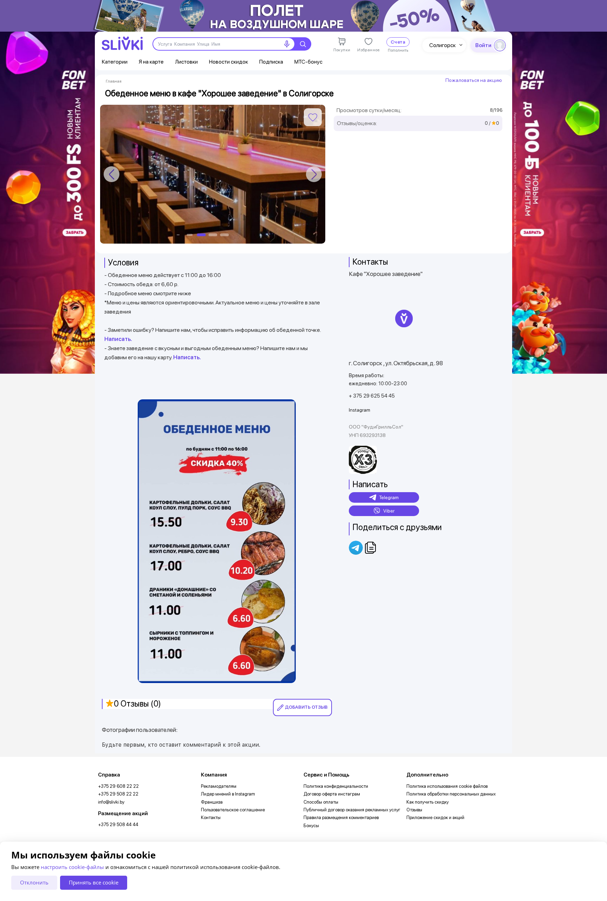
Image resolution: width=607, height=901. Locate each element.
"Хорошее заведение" (393, 273)
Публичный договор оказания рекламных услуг (352, 809)
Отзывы (414, 809)
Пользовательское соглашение (233, 809)
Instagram (359, 410)
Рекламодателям (218, 786)
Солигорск (442, 45)
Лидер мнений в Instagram (228, 794)
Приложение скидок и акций (435, 817)
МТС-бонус (308, 61)
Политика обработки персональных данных (451, 794)
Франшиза (212, 802)
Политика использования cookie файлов (447, 786)
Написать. (118, 339)
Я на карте (151, 61)
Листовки (186, 61)
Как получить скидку (427, 802)
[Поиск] (302, 44)
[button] (314, 174)
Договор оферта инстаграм (332, 794)
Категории (115, 61)
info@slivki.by (111, 802)
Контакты (211, 817)
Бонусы (311, 825)
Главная (114, 81)
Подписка (271, 61)
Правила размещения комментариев (341, 817)
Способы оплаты (321, 802)
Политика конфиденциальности (336, 786)
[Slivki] (122, 43)
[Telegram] (356, 548)
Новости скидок (228, 61)
